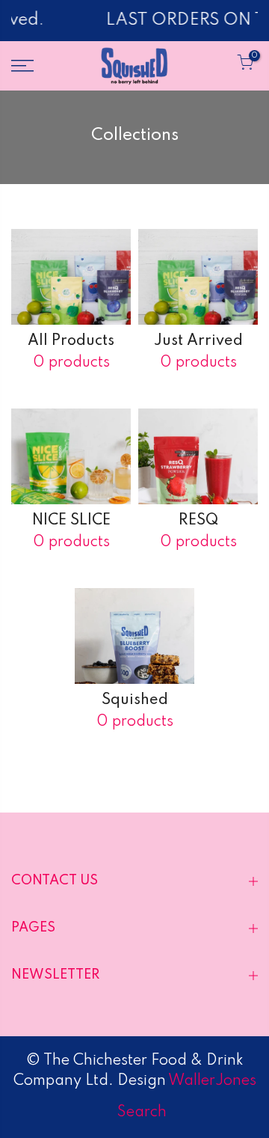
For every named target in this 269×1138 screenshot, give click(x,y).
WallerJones (211, 1081)
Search (142, 1112)
